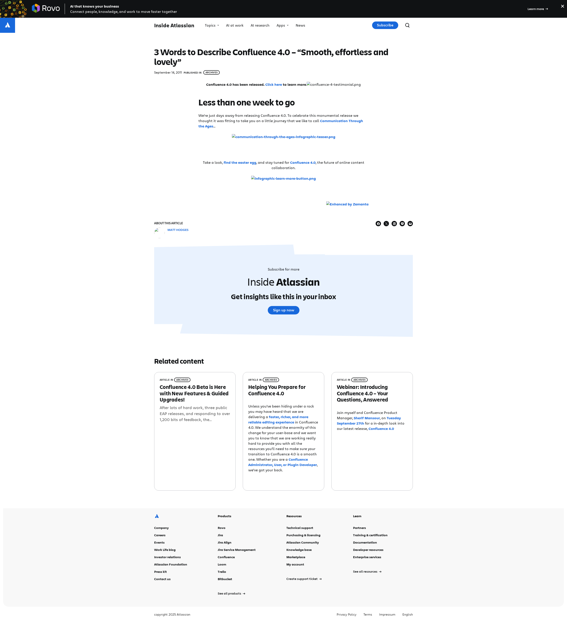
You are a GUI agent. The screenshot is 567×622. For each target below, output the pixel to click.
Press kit (160, 571)
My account (295, 564)
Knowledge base (299, 550)
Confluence (226, 557)
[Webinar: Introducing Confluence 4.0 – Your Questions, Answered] (372, 431)
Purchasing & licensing (303, 535)
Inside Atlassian (174, 25)
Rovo (221, 528)
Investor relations (167, 557)
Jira (220, 535)
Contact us (162, 579)
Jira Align (224, 542)
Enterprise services (367, 557)
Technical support (299, 528)
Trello (222, 571)
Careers (159, 535)
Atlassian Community (302, 542)
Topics (210, 25)
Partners (359, 528)
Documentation (365, 542)
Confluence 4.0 (303, 162)
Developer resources (368, 550)
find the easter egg (240, 162)
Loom (222, 564)
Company (161, 528)
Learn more (536, 9)
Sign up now (283, 310)
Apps (281, 25)
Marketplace (295, 557)
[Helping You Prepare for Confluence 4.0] (283, 431)
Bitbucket (225, 579)
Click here (273, 84)
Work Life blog (165, 550)
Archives (211, 72)
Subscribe (385, 25)
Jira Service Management (237, 550)
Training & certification (370, 535)
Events (159, 542)
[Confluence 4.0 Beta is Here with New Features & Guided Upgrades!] (194, 431)
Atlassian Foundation (170, 564)
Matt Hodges (177, 230)
